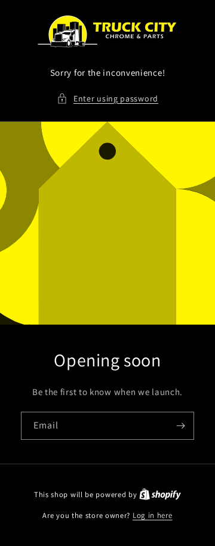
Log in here (153, 515)
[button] (107, 98)
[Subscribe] (180, 426)
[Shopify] (160, 494)
